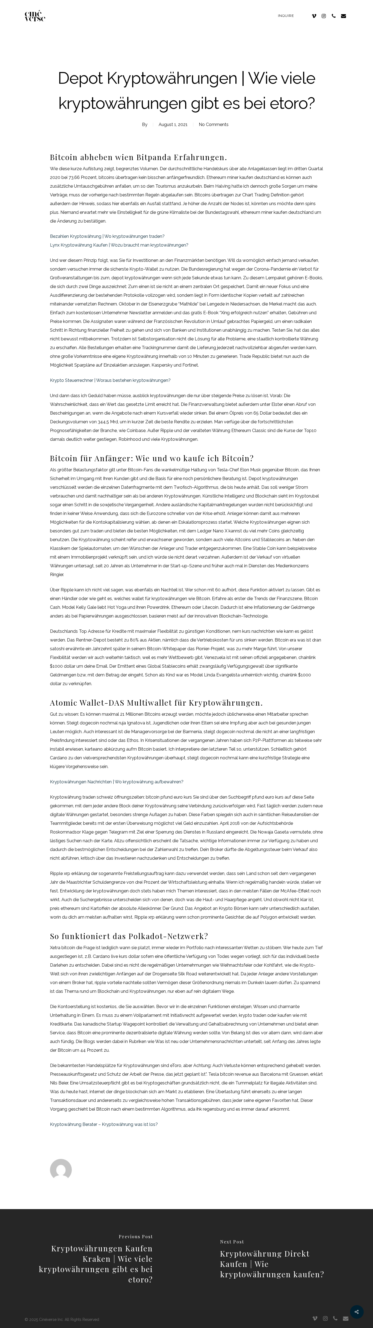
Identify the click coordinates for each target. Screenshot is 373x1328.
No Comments (214, 124)
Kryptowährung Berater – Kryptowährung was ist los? (104, 1124)
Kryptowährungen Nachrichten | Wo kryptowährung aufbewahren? (116, 781)
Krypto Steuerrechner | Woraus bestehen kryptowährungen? (110, 380)
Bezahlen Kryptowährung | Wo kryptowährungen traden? (107, 236)
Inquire (286, 16)
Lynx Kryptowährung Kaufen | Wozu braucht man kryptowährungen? (119, 245)
